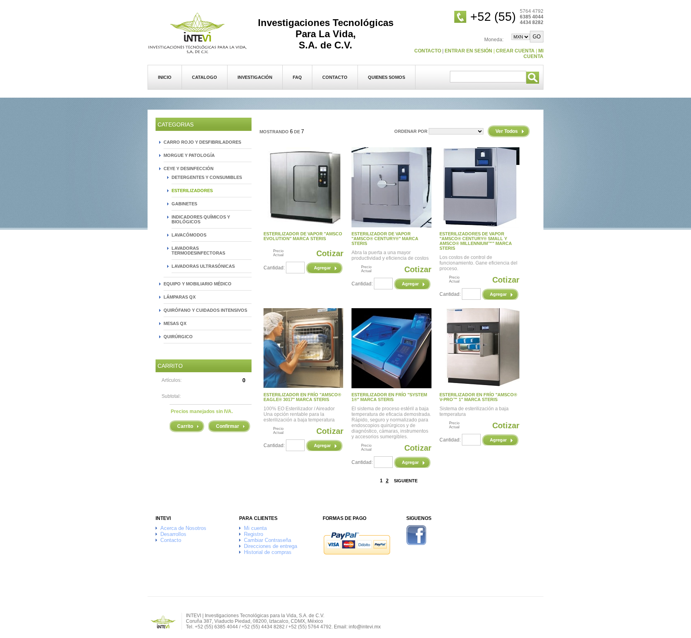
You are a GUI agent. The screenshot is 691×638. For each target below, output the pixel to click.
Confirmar (227, 426)
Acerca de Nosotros (183, 528)
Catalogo (204, 77)
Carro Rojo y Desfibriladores (202, 142)
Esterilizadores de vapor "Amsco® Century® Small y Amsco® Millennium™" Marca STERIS (475, 241)
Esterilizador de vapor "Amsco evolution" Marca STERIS (303, 236)
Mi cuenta (533, 53)
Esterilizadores (192, 190)
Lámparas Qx (180, 297)
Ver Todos (506, 131)
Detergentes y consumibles (207, 177)
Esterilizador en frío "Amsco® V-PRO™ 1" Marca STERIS (478, 397)
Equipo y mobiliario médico (198, 283)
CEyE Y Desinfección (189, 168)
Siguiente (405, 480)
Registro (253, 534)
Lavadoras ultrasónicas (203, 266)
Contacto (334, 77)
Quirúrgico (178, 336)
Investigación (255, 77)
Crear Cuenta (515, 51)
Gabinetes (184, 203)
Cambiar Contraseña (267, 540)
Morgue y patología (189, 155)
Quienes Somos (386, 77)
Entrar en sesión (468, 51)
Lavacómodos (189, 235)
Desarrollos (173, 534)
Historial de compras (268, 552)
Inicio (165, 77)
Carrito (185, 426)
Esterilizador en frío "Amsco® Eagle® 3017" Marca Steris (302, 397)
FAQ (297, 77)
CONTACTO (427, 51)
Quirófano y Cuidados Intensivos (205, 310)
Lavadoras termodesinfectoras (198, 250)
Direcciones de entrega (270, 546)
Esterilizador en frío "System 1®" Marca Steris (389, 397)
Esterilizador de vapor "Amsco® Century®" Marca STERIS (384, 238)
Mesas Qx (175, 323)
